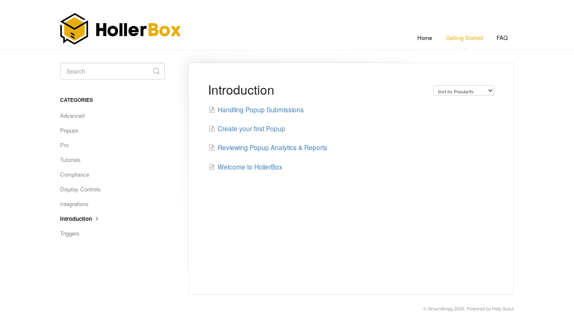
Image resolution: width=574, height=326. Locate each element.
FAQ (502, 38)
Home (424, 38)
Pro (64, 145)
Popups (69, 130)
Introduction (77, 219)
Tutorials (70, 160)
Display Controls (80, 189)
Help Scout (503, 308)
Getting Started (464, 38)
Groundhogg (440, 308)
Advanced (72, 115)
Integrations (74, 204)
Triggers (69, 233)
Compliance (74, 174)
